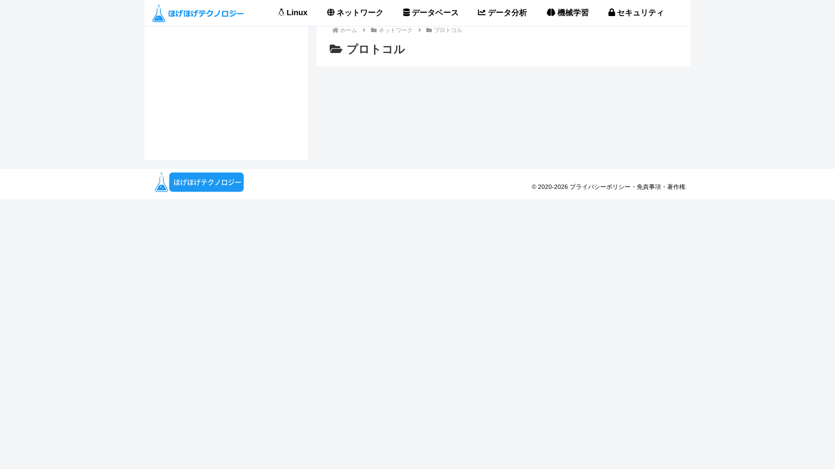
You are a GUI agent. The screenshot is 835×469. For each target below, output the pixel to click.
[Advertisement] (226, 80)
